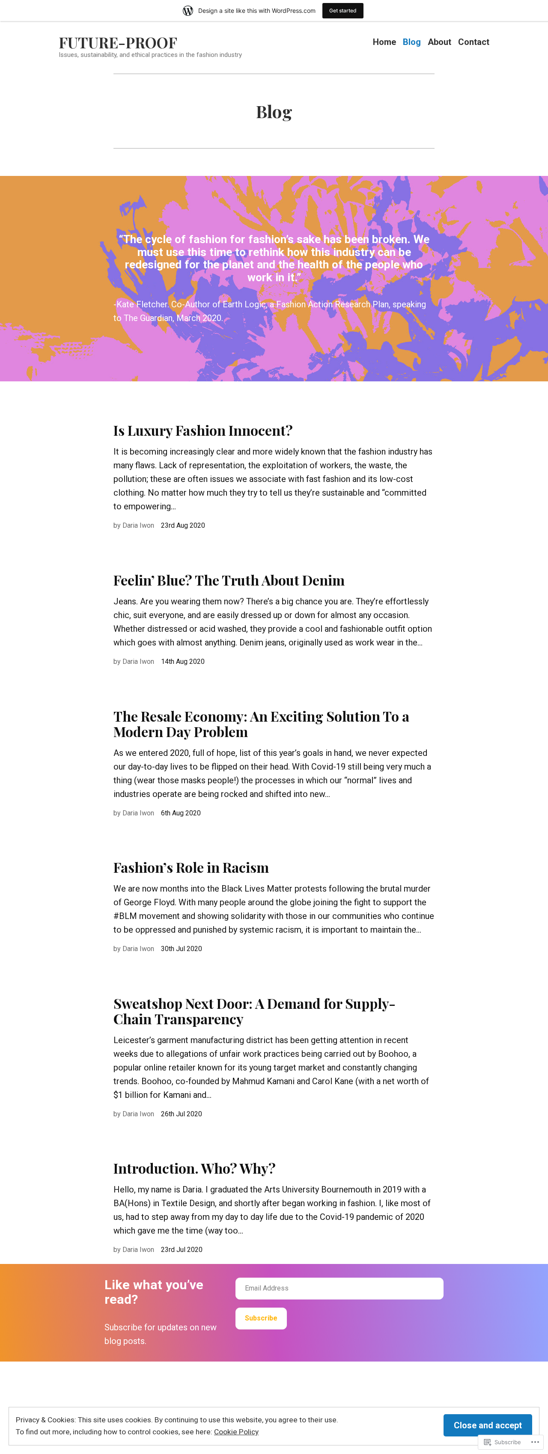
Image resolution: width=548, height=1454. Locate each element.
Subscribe (261, 1318)
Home (384, 42)
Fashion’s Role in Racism (191, 867)
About (439, 42)
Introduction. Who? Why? (194, 1168)
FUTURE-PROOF (118, 42)
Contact (473, 42)
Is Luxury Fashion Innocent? (203, 430)
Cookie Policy (236, 1431)
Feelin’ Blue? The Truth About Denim (229, 580)
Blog (412, 42)
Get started (343, 10)
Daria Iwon (138, 525)
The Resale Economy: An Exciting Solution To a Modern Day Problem (261, 723)
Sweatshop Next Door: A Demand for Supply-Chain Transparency (254, 1011)
